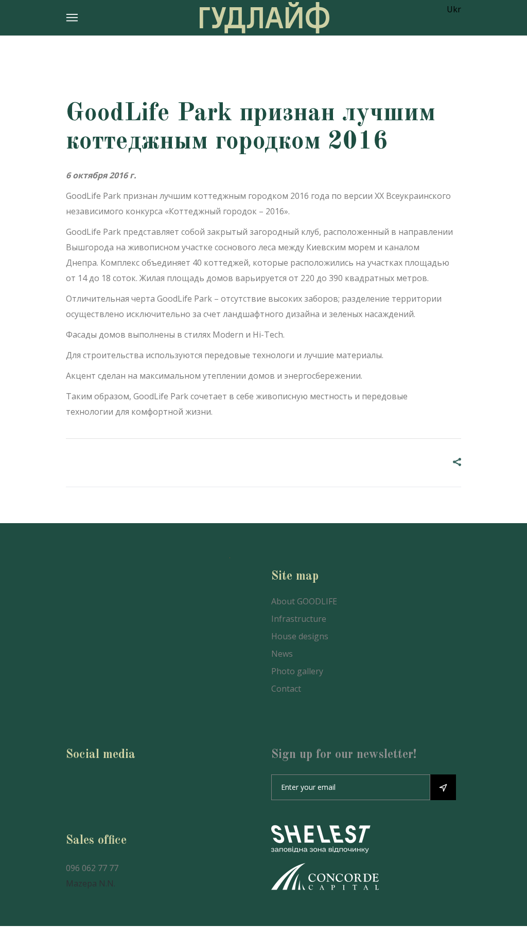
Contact (286, 688)
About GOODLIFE (304, 601)
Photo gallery (297, 671)
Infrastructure (298, 618)
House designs (299, 636)
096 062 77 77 (92, 868)
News (282, 653)
